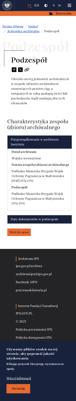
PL (30, 5)
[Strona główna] (7, 5)
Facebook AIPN (26, 282)
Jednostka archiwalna (23, 31)
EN (36, 5)
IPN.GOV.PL (24, 313)
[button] (46, 5)
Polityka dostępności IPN (34, 338)
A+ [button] (60, 5)
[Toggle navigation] (69, 5)
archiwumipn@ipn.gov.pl (34, 274)
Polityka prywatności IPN (34, 330)
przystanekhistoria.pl (31, 290)
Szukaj (33, 26)
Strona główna (13, 26)
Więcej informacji (18, 378)
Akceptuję (18, 388)
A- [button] (54, 5)
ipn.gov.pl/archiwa (29, 266)
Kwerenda (64, 13)
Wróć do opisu (19, 232)
